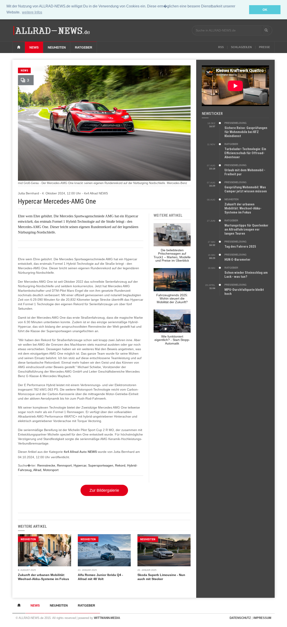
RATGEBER (231, 144)
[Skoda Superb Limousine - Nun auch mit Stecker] (164, 550)
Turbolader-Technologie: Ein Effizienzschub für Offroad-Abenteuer (245, 153)
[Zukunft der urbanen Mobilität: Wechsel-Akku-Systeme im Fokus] (44, 550)
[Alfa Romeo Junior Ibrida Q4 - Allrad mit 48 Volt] (104, 550)
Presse (264, 47)
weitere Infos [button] (32, 12)
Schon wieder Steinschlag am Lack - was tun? (246, 275)
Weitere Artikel (32, 526)
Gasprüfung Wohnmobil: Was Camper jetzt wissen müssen (245, 189)
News (34, 47)
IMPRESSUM (262, 618)
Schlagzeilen (241, 47)
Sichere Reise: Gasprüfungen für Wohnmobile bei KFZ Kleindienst (245, 132)
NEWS (24, 70)
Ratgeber (83, 47)
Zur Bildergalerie (104, 490)
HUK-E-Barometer (237, 260)
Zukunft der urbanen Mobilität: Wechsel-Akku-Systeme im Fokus (242, 208)
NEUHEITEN (28, 539)
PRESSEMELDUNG (235, 123)
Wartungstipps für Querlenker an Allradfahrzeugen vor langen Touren (246, 229)
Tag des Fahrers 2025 (240, 247)
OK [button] (265, 9)
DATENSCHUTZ (240, 618)
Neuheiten (57, 47)
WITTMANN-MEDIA (107, 618)
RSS (221, 47)
